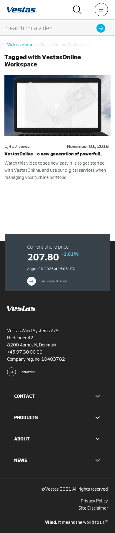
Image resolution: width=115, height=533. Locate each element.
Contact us (27, 372)
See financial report (54, 281)
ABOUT (21, 438)
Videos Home (20, 44)
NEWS (20, 460)
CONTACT (24, 396)
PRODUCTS (26, 417)
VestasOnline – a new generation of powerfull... (54, 153)
